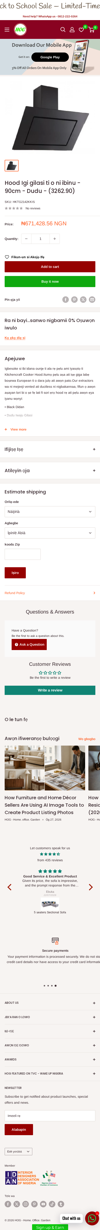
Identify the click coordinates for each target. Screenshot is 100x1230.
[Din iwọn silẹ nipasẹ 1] (26, 239)
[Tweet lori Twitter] (83, 299)
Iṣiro (15, 573)
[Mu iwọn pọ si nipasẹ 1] (55, 239)
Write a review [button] (50, 690)
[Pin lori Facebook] (65, 299)
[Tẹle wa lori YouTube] (43, 1204)
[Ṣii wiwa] (63, 29)
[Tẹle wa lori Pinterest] (34, 1204)
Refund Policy (15, 593)
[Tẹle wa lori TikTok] (52, 1204)
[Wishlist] (81, 29)
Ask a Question (31, 644)
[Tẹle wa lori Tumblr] (61, 1204)
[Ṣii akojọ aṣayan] (7, 29)
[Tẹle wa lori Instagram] (25, 1204)
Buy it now (50, 281)
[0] (91, 29)
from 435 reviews (50, 860)
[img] (50, 854)
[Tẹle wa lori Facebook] (8, 1204)
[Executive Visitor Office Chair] (50, 904)
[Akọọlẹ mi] (72, 29)
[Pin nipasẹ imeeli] (92, 299)
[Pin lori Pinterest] (74, 299)
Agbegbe (11, 523)
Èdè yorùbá (14, 1151)
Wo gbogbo (86, 739)
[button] (10, 887)
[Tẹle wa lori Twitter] (16, 1204)
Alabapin (19, 1129)
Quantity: (11, 239)
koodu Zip (12, 544)
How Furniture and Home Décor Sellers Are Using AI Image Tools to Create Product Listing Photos (44, 805)
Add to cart (50, 267)
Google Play (50, 57)
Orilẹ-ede (12, 502)
